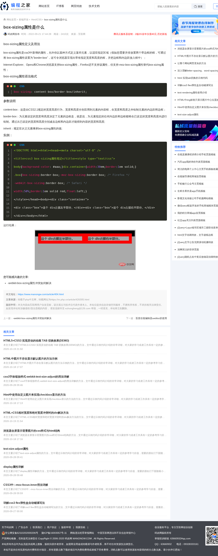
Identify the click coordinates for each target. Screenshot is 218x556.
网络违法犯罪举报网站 (82, 533)
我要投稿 (80, 527)
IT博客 (60, 6)
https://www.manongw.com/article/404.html (41, 294)
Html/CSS (36, 19)
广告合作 (23, 527)
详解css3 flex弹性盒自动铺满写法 (24, 502)
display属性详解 (13, 466)
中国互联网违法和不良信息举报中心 (116, 533)
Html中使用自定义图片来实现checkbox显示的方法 (34, 394)
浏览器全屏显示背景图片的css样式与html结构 (31, 430)
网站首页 (44, 6)
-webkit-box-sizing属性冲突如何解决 (29, 283)
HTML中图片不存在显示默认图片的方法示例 (30, 358)
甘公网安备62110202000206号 (21, 533)
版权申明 (66, 527)
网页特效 (76, 6)
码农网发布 (14, 34)
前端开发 (23, 19)
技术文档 (94, 6)
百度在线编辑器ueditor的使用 (151, 318)
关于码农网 (8, 527)
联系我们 (37, 527)
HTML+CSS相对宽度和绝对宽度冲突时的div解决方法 (36, 412)
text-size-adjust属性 (15, 448)
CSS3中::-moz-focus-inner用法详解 (25, 484)
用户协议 (52, 527)
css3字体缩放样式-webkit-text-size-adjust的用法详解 (36, 376)
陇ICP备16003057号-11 (54, 533)
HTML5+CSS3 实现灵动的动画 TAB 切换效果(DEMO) (36, 340)
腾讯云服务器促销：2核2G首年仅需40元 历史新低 (140, 34)
